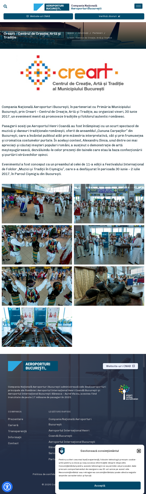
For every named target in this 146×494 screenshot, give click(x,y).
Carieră (13, 425)
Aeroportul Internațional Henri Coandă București (69, 433)
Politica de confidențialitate (50, 474)
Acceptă (99, 485)
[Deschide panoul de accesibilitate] (7, 486)
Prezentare (15, 419)
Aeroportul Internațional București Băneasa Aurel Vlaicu (72, 444)
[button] (139, 451)
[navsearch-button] (5, 7)
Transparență (17, 431)
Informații (15, 437)
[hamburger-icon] (138, 6)
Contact (13, 443)
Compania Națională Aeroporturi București (70, 422)
